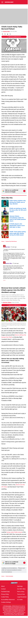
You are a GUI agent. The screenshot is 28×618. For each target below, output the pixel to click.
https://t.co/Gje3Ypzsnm (13, 457)
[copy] (10, 34)
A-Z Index (20, 599)
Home (2, 241)
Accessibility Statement (8, 599)
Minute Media (8, 605)
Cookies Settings (6, 602)
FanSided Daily (5, 591)
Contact (3, 589)
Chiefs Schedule (9, 576)
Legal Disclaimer (22, 597)
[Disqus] (15, 262)
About (3, 586)
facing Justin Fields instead (14, 532)
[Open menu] (2, 2)
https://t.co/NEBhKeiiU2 (8, 437)
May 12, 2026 (20, 439)
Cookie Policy (5, 597)
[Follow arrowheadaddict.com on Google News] (24, 191)
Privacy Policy (5, 594)
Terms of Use (21, 594)
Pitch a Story (20, 591)
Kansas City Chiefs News (11, 241)
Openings (20, 586)
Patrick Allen (6, 31)
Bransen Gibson (7, 302)
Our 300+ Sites (21, 589)
